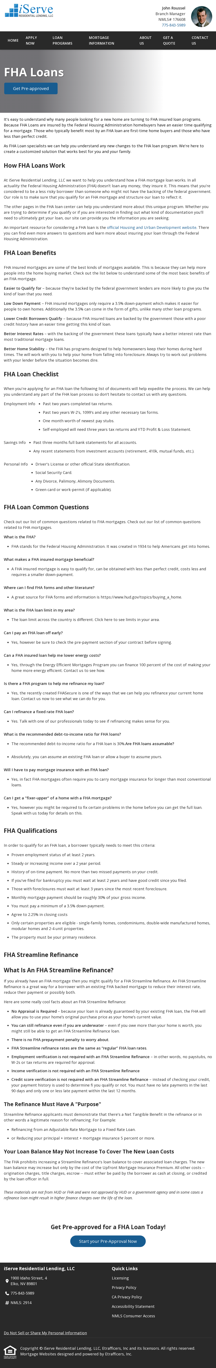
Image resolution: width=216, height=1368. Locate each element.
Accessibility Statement (133, 1306)
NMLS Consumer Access (133, 1315)
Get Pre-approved (31, 88)
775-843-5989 (173, 25)
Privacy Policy (124, 1287)
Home (13, 40)
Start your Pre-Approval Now (108, 1241)
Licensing (120, 1277)
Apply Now (31, 40)
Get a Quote (169, 40)
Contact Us (200, 40)
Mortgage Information (101, 40)
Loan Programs (62, 40)
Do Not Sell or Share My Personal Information (45, 1332)
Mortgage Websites (38, 1353)
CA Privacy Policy (127, 1296)
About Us (146, 40)
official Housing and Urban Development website (151, 227)
